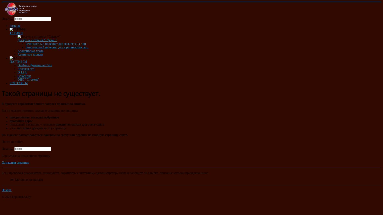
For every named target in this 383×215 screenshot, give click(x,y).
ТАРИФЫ (16, 33)
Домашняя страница (15, 162)
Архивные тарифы (30, 54)
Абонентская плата (30, 51)
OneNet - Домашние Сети (35, 65)
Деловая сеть (26, 68)
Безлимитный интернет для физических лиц (56, 43)
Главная (15, 25)
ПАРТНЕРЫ (18, 61)
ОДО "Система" (28, 79)
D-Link (22, 72)
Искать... (8, 18)
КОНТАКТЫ (19, 83)
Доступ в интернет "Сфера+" (37, 40)
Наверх (7, 190)
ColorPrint (24, 76)
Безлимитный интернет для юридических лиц (57, 47)
